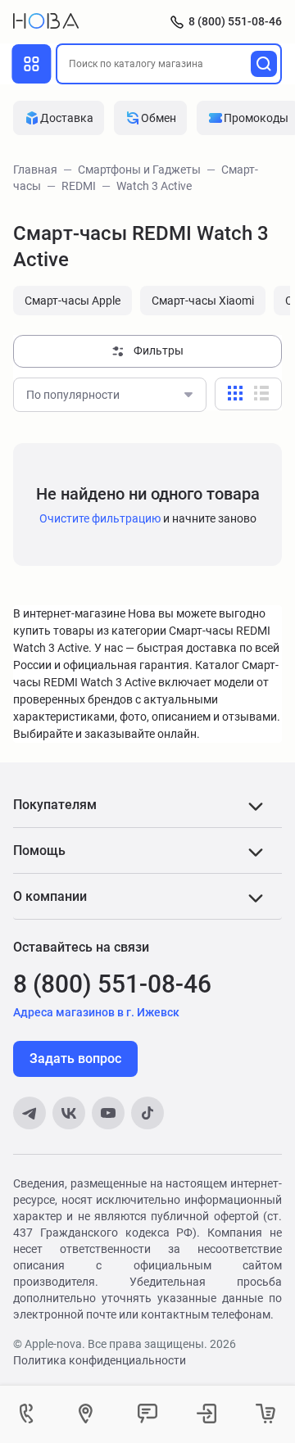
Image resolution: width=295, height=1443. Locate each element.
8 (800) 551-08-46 (235, 21)
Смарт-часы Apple (72, 300)
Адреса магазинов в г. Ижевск (96, 1012)
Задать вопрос (75, 1058)
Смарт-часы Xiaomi (203, 300)
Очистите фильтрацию (100, 518)
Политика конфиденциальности (99, 1360)
